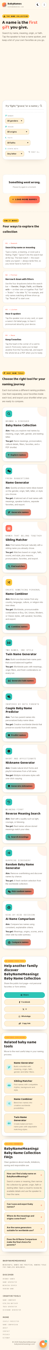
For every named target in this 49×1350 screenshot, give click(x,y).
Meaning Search (10, 1285)
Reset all (35, 152)
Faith (10, 138)
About (5, 1328)
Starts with (13, 149)
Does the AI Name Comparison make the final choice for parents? (22, 1242)
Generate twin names (23, 680)
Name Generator (10, 1282)
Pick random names (21, 891)
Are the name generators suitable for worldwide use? (20, 1228)
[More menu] (44, 4)
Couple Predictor (11, 1321)
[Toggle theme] (37, 4)
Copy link (26, 1023)
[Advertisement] (24, 71)
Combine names (19, 626)
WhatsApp (25, 1016)
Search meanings (19, 837)
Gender (10, 116)
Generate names (20, 512)
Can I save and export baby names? (20, 1205)
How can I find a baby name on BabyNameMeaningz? (21, 1174)
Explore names (18, 455)
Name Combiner (9, 1300)
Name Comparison (10, 1325)
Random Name (8, 1289)
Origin (10, 127)
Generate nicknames (21, 786)
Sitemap (6, 1338)
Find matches (18, 566)
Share (26, 995)
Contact (6, 1331)
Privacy (6, 1334)
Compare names (20, 942)
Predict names (18, 735)
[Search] (41, 105)
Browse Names (9, 1279)
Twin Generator (10, 1307)
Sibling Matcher (10, 1303)
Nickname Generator (12, 1310)
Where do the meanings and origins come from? (20, 1217)
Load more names (26, 199)
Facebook (25, 1002)
